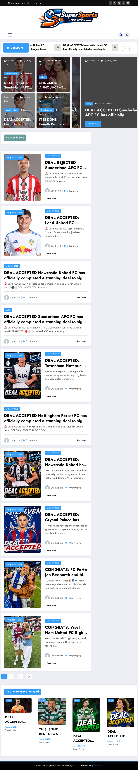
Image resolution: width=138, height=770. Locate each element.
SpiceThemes (96, 765)
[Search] (121, 35)
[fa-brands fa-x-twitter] (114, 3)
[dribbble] (119, 3)
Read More (104, 123)
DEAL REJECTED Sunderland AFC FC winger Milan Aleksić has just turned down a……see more (18, 85)
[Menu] (10, 34)
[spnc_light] (127, 35)
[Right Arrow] (129, 48)
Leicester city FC (115, 103)
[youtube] (128, 3)
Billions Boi (46, 60)
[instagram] (123, 3)
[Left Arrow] (123, 48)
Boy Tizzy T (10, 60)
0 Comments (73, 191)
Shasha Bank (46, 97)
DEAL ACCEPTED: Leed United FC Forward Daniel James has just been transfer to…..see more (17, 121)
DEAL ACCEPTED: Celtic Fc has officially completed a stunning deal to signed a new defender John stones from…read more (51, 738)
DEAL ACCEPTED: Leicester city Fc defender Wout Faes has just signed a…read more (85, 733)
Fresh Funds (10, 742)
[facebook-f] (110, 3)
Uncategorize (11, 73)
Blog (43, 77)
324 (21, 676)
